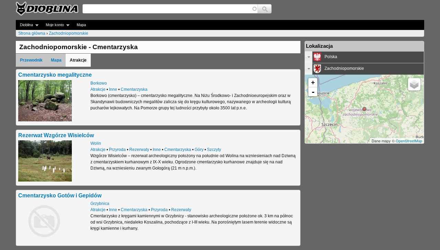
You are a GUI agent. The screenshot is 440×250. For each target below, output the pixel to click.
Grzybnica (99, 203)
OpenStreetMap (409, 140)
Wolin (95, 143)
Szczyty (214, 149)
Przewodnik (31, 60)
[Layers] (414, 84)
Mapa (81, 25)
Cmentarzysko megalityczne (55, 75)
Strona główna (31, 33)
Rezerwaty (139, 149)
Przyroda (117, 149)
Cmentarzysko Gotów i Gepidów (59, 195)
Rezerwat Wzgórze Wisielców (56, 135)
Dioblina (24, 25)
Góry (199, 149)
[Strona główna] (47, 8)
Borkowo (98, 83)
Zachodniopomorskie (68, 33)
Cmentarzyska (134, 89)
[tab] (364, 57)
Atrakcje (98, 89)
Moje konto (53, 25)
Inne (113, 89)
